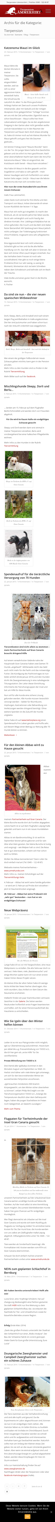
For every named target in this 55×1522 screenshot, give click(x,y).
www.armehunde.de (40, 1259)
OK (27, 1516)
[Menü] (46, 11)
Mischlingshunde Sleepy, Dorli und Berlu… (26, 388)
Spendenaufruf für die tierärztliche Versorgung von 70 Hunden (27, 576)
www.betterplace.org (31, 720)
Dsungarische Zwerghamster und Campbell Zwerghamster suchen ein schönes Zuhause (26, 1357)
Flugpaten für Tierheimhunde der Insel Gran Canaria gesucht (26, 1120)
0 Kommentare (25, 52)
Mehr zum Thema (12, 1108)
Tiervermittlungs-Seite (14, 877)
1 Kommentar (21, 1126)
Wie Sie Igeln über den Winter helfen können (23, 1022)
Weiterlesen (9, 735)
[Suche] (39, 11)
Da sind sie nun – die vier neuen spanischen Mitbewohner (25, 296)
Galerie (22, 1001)
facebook (31, 376)
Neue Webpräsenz (16, 910)
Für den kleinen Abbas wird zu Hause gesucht (24, 746)
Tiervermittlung (18, 371)
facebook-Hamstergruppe (16, 1475)
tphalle (7, 55)
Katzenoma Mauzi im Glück (22, 48)
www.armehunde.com (14, 870)
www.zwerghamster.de (14, 1468)
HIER (14, 1305)
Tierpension (39, 52)
